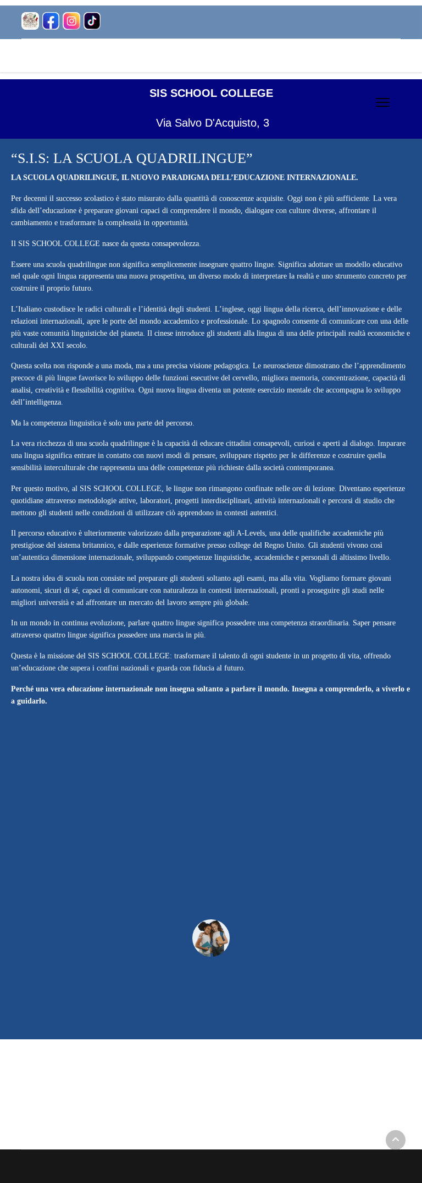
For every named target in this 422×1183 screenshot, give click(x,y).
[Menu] (383, 102)
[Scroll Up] (396, 1140)
